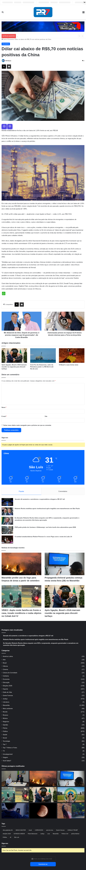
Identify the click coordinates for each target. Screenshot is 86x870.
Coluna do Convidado (10, 672)
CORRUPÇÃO (39, 830)
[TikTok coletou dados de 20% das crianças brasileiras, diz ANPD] (15, 810)
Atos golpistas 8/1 (8, 830)
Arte (4, 659)
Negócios (6, 721)
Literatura (6, 702)
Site (46, 416)
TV (4, 751)
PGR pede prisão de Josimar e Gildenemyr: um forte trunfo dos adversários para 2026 (45, 527)
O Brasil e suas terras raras (68, 365)
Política (5, 731)
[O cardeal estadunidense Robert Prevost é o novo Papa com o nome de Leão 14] (7, 539)
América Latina (8, 656)
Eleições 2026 (7, 686)
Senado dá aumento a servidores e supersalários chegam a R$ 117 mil (40, 499)
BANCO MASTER (21, 830)
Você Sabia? (7, 760)
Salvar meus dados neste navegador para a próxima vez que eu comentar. (27, 425)
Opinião (5, 725)
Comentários (62, 491)
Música (5, 718)
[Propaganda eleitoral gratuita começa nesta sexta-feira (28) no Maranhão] (64, 564)
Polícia (5, 728)
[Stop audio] (9, 126)
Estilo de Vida (7, 692)
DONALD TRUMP (73, 830)
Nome (4, 407)
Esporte (5, 689)
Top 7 (5, 744)
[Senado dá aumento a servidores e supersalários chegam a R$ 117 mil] (7, 502)
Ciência (5, 666)
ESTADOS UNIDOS (19, 833)
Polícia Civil (65, 833)
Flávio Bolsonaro (32, 833)
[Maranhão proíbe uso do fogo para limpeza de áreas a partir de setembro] (21, 564)
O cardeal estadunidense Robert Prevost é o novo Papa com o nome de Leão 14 (43, 536)
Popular (21, 491)
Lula (48, 833)
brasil (30, 830)
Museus (5, 715)
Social (5, 738)
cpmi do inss (49, 830)
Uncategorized (7, 754)
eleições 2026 (7, 833)
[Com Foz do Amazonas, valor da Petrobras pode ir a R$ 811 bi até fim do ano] (43, 355)
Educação (6, 682)
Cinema (5, 669)
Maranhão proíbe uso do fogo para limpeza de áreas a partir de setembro (39, 36)
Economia (11, 39)
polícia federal (75, 833)
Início (5, 39)
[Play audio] (4, 126)
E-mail (4, 416)
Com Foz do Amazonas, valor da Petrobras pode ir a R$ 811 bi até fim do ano (41, 367)
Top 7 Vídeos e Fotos (10, 747)
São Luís (16, 837)
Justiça (5, 699)
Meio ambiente (8, 708)
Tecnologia (6, 741)
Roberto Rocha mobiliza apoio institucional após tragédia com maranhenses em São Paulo (47, 508)
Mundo (5, 712)
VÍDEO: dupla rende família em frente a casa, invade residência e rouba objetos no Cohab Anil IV (21, 613)
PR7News (8, 61)
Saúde (5, 734)
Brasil (5, 663)
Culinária (6, 676)
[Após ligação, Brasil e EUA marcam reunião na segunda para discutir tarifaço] (14, 355)
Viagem (5, 757)
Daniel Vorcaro (60, 830)
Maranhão (6, 705)
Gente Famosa (8, 695)
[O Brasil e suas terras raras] (71, 355)
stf (10, 837)
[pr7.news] (43, 12)
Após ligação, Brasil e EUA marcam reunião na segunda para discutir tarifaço (14, 367)
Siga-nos (5, 843)
